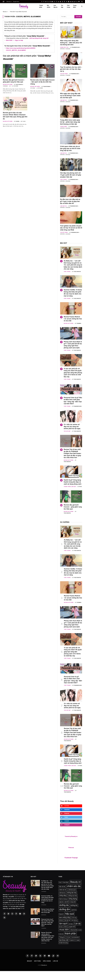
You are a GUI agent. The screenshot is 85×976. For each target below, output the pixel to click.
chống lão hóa (71, 892)
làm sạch (63, 924)
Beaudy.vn (9, 1)
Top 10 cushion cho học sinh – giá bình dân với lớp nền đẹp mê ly (71, 69)
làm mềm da (74, 920)
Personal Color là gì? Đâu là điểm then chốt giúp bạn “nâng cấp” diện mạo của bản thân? (73, 400)
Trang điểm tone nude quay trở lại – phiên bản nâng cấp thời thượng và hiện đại (70, 122)
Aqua (60, 882)
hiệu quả (69, 914)
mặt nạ (65, 926)
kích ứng (74, 917)
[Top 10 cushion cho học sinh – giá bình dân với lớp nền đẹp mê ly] (71, 59)
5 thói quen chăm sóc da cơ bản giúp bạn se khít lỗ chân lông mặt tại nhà (70, 148)
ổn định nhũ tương (63, 942)
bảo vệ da (62, 886)
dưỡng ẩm (64, 909)
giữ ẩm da (74, 909)
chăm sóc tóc (62, 889)
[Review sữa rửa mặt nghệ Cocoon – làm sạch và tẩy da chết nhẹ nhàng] (42, 71)
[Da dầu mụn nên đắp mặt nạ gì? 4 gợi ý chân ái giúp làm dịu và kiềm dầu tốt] (71, 191)
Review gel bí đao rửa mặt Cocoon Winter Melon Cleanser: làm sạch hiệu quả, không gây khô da (15, 116)
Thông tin (62, 937)
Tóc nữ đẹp (67, 431)
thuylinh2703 (19, 84)
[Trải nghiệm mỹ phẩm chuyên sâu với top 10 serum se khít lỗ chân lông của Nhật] (71, 217)
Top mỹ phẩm (64, 73)
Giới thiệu (37, 961)
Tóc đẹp (62, 6)
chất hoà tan (62, 892)
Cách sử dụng (63, 899)
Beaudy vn (75, 882)
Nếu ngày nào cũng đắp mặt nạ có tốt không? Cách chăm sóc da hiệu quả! (70, 95)
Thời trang (68, 6)
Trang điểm (74, 6)
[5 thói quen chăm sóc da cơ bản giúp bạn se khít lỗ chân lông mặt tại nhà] (71, 138)
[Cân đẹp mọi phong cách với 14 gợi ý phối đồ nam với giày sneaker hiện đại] (71, 164)
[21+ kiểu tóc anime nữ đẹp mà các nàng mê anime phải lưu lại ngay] (71, 416)
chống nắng (62, 895)
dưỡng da (63, 905)
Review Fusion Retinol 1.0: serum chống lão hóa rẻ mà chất (73, 319)
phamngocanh (76, 47)
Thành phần (41, 6)
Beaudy (29, 961)
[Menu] (3, 1)
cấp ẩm (61, 902)
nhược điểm (64, 930)
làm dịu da (67, 920)
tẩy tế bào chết (63, 940)
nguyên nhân (72, 926)
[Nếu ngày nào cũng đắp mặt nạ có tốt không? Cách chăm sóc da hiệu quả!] (71, 85)
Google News (16, 1)
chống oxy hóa (72, 895)
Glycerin (61, 914)
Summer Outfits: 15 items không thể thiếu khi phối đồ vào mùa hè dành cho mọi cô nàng (73, 293)
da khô (67, 902)
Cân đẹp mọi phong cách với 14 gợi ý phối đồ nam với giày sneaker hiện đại (70, 175)
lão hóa (60, 926)
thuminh (79, 323)
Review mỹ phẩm (7, 84)
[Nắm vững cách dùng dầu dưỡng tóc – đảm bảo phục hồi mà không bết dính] (71, 32)
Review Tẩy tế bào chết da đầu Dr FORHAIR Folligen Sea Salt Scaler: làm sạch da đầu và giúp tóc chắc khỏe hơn (72, 453)
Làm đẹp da (55, 6)
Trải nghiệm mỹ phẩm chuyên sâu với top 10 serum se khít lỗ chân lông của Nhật (71, 228)
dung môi (73, 902)
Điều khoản (47, 961)
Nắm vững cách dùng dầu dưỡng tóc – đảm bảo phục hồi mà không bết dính (71, 42)
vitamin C (72, 940)
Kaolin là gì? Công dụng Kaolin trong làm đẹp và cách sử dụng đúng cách (72, 482)
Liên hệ (55, 961)
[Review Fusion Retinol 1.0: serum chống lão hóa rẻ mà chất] (71, 308)
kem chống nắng (64, 917)
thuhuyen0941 (47, 86)
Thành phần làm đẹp (70, 486)
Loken (17, 121)
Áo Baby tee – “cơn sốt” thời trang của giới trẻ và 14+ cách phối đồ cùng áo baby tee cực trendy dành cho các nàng (73, 265)
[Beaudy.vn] (23, 6)
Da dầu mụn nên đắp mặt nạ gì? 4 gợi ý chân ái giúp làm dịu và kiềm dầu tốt (70, 201)
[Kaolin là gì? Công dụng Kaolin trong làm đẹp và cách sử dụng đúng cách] (71, 471)
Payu (80, 486)
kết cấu (61, 920)
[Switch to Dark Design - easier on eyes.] (82, 6)
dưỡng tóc (73, 905)
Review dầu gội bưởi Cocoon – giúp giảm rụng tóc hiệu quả (14, 81)
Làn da (77, 924)
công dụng (73, 899)
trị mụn (68, 937)
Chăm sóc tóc (64, 47)
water (78, 940)
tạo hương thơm (75, 937)
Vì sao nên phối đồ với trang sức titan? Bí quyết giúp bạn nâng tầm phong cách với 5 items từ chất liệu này (73, 373)
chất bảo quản (72, 889)
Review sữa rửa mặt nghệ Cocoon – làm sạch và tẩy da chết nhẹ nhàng (42, 82)
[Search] (82, 1)
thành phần (70, 934)
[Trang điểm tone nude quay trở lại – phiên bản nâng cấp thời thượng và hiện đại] (71, 111)
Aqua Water (65, 882)
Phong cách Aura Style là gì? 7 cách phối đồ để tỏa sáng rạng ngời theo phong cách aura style (73, 345)
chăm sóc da (73, 886)
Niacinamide (74, 930)
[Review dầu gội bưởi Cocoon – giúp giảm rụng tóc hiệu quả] (15, 71)
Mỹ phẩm (48, 6)
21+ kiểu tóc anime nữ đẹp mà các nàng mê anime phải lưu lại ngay (72, 426)
